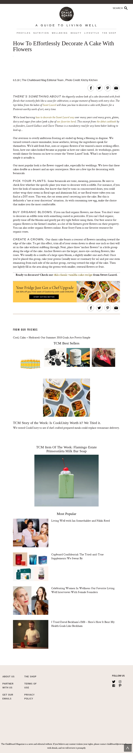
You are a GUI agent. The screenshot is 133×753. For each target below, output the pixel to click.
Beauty (76, 33)
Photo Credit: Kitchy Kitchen (81, 80)
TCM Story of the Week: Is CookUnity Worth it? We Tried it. (57, 423)
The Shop (109, 33)
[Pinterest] (120, 685)
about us (8, 676)
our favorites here (66, 121)
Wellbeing (60, 33)
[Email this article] (116, 88)
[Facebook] (113, 685)
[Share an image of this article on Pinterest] (107, 88)
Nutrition (41, 33)
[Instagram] (120, 681)
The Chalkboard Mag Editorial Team (43, 80)
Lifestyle (91, 33)
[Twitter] (113, 681)
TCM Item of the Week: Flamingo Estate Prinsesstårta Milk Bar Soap (66, 449)
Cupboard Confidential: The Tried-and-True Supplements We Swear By (77, 556)
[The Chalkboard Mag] (66, 13)
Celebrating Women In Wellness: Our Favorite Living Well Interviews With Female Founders (83, 590)
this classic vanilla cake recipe (73, 275)
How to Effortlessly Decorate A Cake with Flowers (63, 46)
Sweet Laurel (49, 105)
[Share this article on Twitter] (99, 88)
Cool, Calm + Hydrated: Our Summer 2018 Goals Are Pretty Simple (51, 337)
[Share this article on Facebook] (90, 88)
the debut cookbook (106, 121)
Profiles (24, 33)
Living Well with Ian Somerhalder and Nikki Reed (80, 520)
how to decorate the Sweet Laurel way (55, 117)
